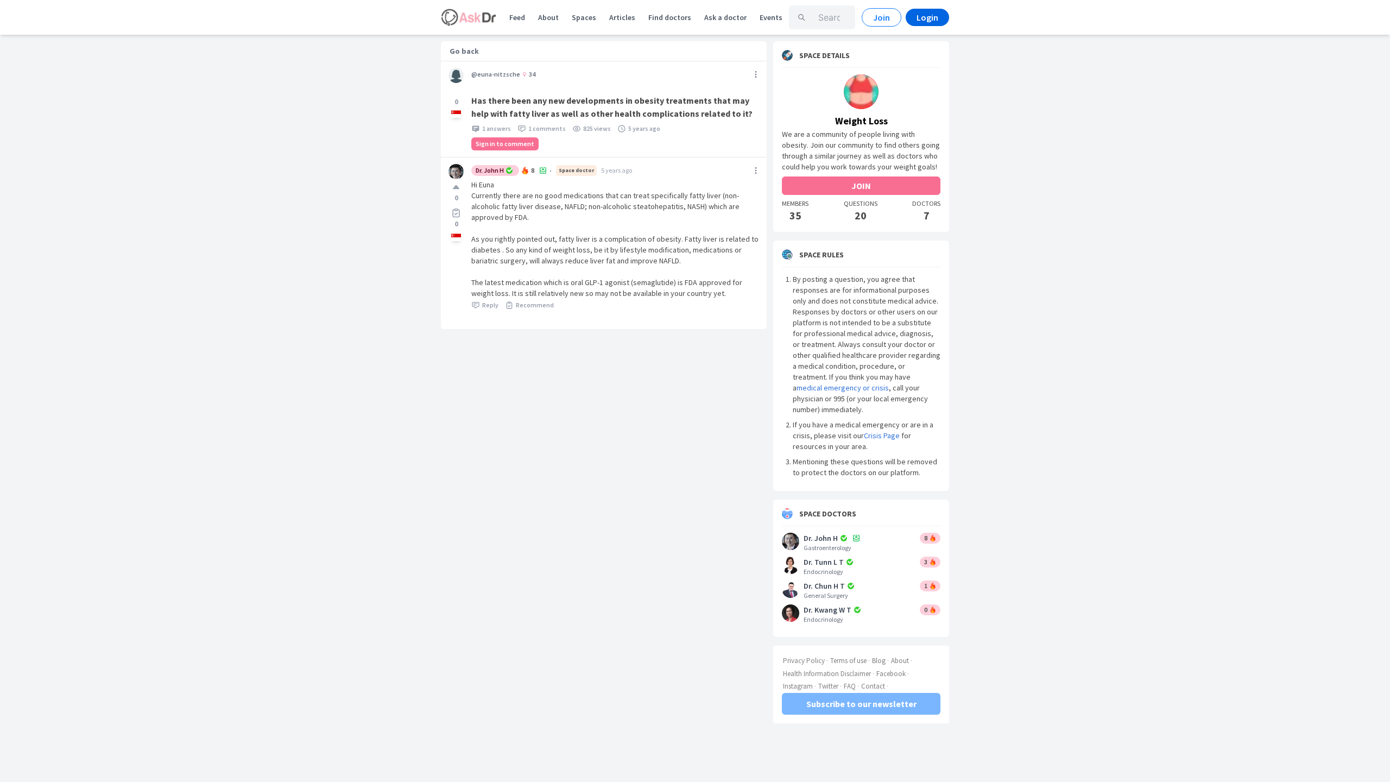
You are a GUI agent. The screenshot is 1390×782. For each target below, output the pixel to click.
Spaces (584, 17)
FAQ (850, 686)
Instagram (798, 686)
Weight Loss (861, 121)
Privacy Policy (804, 660)
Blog (879, 660)
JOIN (861, 185)
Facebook (891, 673)
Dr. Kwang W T (827, 610)
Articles (622, 17)
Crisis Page (882, 435)
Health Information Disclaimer (827, 673)
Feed (517, 17)
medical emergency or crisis (843, 388)
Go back (464, 51)
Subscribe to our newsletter (861, 703)
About (548, 17)
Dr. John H (490, 170)
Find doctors (669, 17)
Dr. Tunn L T (824, 562)
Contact (873, 686)
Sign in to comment (505, 144)
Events (771, 17)
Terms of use (848, 660)
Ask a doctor (725, 17)
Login (927, 17)
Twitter (828, 686)
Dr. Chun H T (824, 586)
